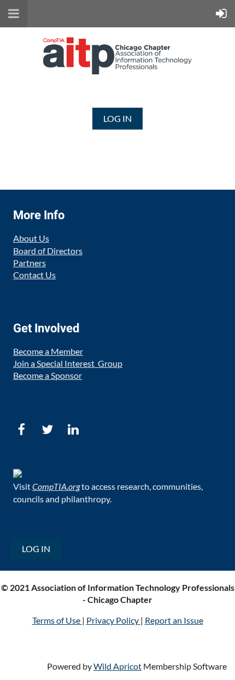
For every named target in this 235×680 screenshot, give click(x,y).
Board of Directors (48, 250)
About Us (31, 238)
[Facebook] (21, 429)
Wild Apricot (117, 666)
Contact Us (34, 274)
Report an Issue (174, 620)
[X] (47, 429)
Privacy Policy (113, 620)
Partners (29, 262)
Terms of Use (57, 620)
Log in (117, 118)
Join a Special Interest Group (67, 363)
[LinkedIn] (73, 429)
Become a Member (48, 351)
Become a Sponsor (47, 375)
